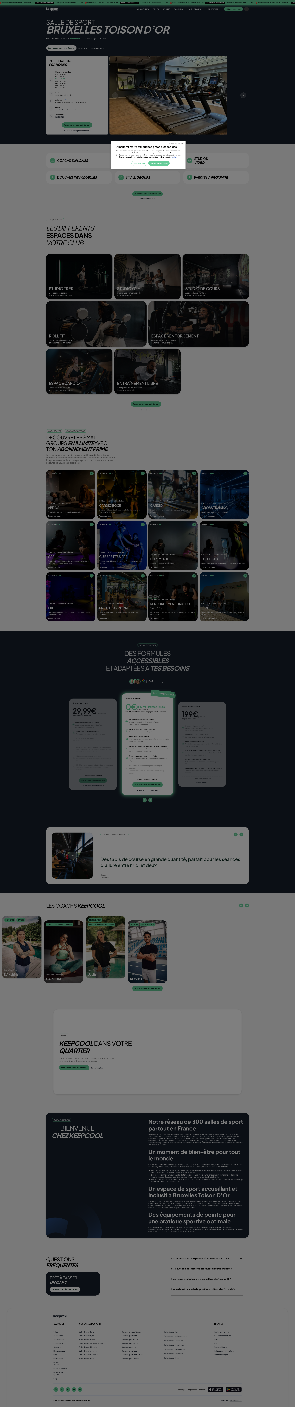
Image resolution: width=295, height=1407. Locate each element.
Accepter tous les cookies (159, 163)
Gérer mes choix (139, 163)
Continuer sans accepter (176, 143)
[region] (148, 155)
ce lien (174, 157)
